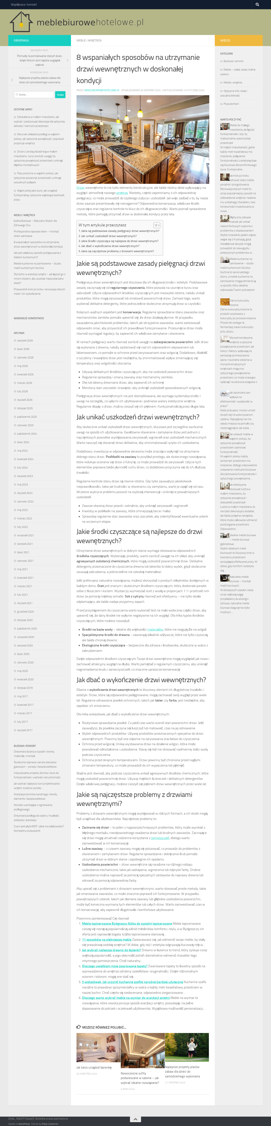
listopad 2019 (25, 688)
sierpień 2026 (25, 340)
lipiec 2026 (23, 349)
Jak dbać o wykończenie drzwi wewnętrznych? (110, 246)
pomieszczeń (160, 838)
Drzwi (81, 188)
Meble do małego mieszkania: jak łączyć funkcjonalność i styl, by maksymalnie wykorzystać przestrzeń (237, 134)
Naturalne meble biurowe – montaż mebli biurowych (235, 581)
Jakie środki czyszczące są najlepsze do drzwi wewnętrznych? (119, 241)
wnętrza (122, 193)
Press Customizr (50, 1124)
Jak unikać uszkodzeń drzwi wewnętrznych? (109, 236)
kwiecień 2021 (25, 577)
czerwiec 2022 (25, 501)
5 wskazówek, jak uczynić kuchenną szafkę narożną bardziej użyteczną (132, 982)
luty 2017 (22, 721)
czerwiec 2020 (25, 662)
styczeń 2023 (24, 493)
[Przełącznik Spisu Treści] (155, 225)
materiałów (155, 629)
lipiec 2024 (23, 442)
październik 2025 (27, 416)
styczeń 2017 (24, 730)
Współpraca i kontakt (24, 4)
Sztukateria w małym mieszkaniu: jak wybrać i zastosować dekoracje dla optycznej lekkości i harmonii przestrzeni (39, 121)
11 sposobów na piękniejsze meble (106, 940)
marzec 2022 (24, 518)
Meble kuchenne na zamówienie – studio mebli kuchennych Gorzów (237, 263)
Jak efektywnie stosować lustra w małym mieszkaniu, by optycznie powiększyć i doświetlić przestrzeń (235, 493)
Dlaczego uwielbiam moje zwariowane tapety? (114, 966)
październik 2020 (27, 628)
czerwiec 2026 (25, 357)
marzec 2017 (24, 713)
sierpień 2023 (25, 476)
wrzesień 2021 (25, 535)
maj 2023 (22, 484)
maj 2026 (22, 366)
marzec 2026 (24, 383)
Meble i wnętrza (89, 40)
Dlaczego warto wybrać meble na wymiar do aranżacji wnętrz (126, 998)
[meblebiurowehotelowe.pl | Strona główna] (77, 22)
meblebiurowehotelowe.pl (102, 90)
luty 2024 (22, 467)
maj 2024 (22, 450)
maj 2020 (22, 671)
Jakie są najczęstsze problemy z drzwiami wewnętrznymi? (117, 251)
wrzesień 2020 (25, 637)
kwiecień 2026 (25, 374)
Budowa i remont (233, 61)
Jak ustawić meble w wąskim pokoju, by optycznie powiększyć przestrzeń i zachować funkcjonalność (236, 443)
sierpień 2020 (25, 645)
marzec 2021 (24, 586)
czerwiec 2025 (25, 425)
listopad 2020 (25, 620)
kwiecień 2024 (25, 459)
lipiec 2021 (23, 552)
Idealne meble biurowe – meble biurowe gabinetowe (238, 540)
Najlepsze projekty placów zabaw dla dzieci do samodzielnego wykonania (182, 1071)
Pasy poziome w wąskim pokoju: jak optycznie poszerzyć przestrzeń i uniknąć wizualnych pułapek (37, 178)
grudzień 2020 (25, 611)
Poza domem (231, 104)
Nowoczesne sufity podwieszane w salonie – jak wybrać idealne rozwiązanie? (140, 1078)
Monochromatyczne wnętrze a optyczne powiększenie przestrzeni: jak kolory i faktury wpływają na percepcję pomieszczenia (237, 346)
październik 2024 (27, 433)
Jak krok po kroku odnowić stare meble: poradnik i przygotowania (237, 180)
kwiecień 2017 (25, 704)
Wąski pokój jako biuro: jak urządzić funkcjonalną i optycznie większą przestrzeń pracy (39, 195)
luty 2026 (22, 391)
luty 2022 (22, 527)
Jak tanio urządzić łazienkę (94, 1067)
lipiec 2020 (23, 654)
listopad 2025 (25, 408)
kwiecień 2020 (25, 679)
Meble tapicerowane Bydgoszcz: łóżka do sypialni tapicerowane (127, 924)
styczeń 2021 (24, 603)
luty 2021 (22, 594)
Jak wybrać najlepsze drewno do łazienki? (111, 950)
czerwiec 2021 (25, 560)
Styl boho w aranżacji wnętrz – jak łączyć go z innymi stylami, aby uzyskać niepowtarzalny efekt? (39, 279)
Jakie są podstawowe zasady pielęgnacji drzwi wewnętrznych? (120, 231)
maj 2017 (22, 696)
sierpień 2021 (25, 544)
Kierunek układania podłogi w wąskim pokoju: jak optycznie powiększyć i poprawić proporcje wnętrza (39, 139)
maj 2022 (22, 510)
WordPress (24, 1124)
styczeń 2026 (24, 399)
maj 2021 (22, 569)
